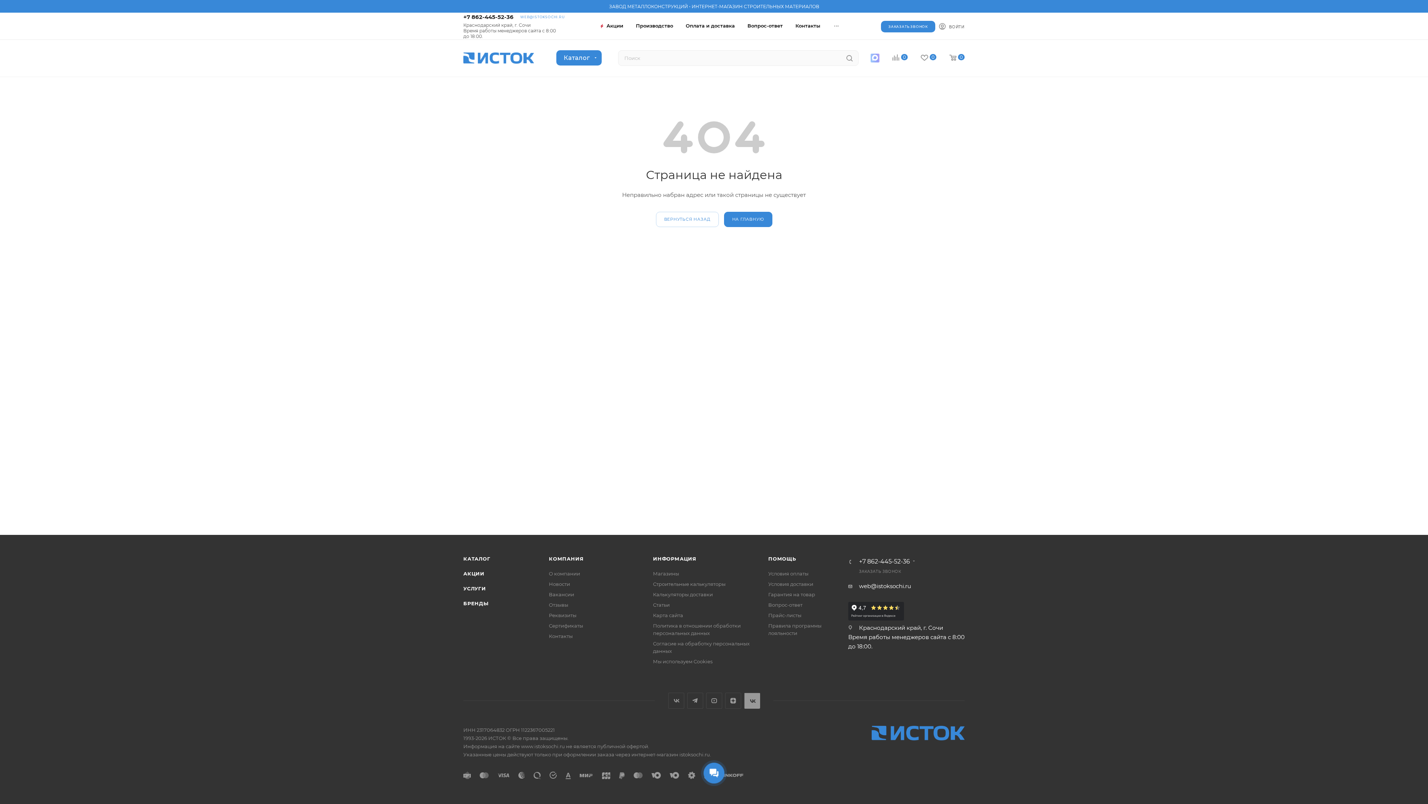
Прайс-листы (784, 615)
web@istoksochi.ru (542, 17)
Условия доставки (790, 584)
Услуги (474, 588)
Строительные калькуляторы (689, 584)
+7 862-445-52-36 (488, 16)
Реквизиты (562, 615)
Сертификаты (566, 626)
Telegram (695, 701)
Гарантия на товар (791, 594)
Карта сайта (668, 615)
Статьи (661, 605)
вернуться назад (687, 219)
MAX (875, 58)
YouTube (714, 701)
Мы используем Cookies (683, 661)
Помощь (782, 559)
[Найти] (849, 58)
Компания (566, 559)
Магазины (666, 574)
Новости (559, 584)
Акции (474, 574)
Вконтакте (676, 701)
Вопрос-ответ (785, 605)
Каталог (477, 559)
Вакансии (561, 594)
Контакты (561, 636)
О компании (564, 574)
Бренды (476, 603)
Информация (675, 559)
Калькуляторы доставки (683, 594)
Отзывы (558, 605)
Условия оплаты (788, 574)
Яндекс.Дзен (733, 701)
